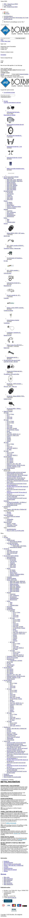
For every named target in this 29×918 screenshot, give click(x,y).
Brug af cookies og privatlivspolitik (15, 530)
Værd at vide (7, 741)
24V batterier (10, 458)
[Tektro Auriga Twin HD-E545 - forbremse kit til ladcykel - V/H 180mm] (11, 343)
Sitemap (6, 871)
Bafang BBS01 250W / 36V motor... (16, 233)
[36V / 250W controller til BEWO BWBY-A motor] (11, 244)
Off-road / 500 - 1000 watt (10, 386)
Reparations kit (7, 285)
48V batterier (10, 461)
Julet (8, 220)
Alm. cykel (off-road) (12, 553)
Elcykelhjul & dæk (8, 191)
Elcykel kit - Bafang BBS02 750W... (16, 396)
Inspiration (6, 501)
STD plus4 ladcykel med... (13, 112)
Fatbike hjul (10, 196)
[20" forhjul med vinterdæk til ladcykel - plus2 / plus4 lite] (11, 134)
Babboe (9, 437)
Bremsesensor (10, 213)
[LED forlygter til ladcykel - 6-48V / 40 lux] (11, 281)
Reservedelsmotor (11, 557)
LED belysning (7, 273)
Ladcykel (9, 550)
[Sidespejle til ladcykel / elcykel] (11, 156)
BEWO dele (7, 236)
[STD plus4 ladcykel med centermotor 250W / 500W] (11, 110)
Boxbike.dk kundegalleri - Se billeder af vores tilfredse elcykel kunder (16, 503)
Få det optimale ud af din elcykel (15, 473)
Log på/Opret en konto (9, 92)
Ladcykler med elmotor (12, 102)
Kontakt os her (17, 833)
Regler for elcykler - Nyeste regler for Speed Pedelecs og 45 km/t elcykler (16, 478)
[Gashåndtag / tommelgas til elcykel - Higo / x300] (11, 331)
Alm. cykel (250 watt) (12, 551)
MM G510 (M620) (11, 186)
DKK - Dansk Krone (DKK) (11, 4)
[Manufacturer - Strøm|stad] (11, 175)
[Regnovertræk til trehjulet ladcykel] (11, 123)
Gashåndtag (7, 323)
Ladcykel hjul (10, 194)
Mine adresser (7, 881)
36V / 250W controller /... (13, 270)
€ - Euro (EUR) (7, 5)
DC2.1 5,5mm (10, 414)
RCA (8, 415)
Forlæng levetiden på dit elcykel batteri (16, 472)
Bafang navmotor (11, 182)
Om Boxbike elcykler (12, 505)
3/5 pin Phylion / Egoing (13, 429)
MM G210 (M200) (11, 188)
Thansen (9, 439)
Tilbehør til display (11, 208)
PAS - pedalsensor (11, 212)
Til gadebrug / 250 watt (11, 374)
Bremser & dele (7, 335)
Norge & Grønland (8, 515)
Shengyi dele (10, 666)
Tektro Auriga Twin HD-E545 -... (15, 345)
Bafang (8, 441)
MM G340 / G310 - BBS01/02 (14, 179)
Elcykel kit (6, 548)
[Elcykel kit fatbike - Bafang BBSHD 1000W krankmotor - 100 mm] (11, 407)
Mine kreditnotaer (8, 880)
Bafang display (10, 205)
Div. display (10, 203)
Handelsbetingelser (11, 529)
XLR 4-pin (9, 418)
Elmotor (6, 223)
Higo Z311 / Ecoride (12, 428)
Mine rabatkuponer (8, 884)
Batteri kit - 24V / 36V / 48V (14, 463)
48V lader (6, 442)
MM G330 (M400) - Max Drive (14, 181)
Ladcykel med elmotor (12, 543)
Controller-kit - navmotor (16, 660)
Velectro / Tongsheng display (14, 206)
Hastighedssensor (11, 215)
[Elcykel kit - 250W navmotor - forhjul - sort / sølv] (11, 382)
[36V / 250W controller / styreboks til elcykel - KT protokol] (11, 269)
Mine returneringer (8, 878)
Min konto (3, 874)
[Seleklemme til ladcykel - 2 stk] (11, 145)
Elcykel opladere (11, 609)
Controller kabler (11, 222)
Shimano (15, 640)
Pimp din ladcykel (14, 544)
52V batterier (10, 462)
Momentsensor (10, 216)
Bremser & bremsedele (12, 657)
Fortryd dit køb (10, 739)
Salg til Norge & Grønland (13, 516)
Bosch (8, 431)
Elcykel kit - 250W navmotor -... (15, 383)
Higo (8, 219)
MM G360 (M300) (11, 189)
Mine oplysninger (8, 883)
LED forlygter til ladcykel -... (14, 283)
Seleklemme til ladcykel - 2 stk (14, 146)
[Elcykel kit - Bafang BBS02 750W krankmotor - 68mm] (11, 394)
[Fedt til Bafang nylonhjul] (11, 318)
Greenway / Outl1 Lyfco (13, 435)
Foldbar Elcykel (11, 540)
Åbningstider (10, 519)
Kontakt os (9, 520)
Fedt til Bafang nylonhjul (13, 320)
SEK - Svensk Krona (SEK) (11, 6)
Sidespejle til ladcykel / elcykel (14, 157)
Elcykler (6, 537)
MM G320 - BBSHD (12, 185)
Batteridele (9, 606)
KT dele (6, 261)
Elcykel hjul (10, 192)
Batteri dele (6, 347)
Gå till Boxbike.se (8, 16)
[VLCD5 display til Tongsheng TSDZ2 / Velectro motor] (11, 256)
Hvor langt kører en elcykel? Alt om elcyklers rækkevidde (15, 496)
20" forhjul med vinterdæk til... (14, 135)
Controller (6, 298)
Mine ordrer (7, 877)
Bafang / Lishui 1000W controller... (15, 307)
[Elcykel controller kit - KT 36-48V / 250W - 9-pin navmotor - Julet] (11, 294)
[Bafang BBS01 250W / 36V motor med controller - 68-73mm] (11, 231)
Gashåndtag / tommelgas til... (14, 332)
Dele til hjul (10, 199)
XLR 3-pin (9, 417)
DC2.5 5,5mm (10, 422)
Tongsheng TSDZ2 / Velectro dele (12, 248)
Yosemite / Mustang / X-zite (13, 466)
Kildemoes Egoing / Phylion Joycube (16, 465)
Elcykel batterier (8, 456)
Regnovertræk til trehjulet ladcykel (15, 124)
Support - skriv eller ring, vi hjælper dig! (16, 509)
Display (6, 201)
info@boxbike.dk (22, 839)
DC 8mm (9, 432)
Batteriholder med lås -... (13, 357)
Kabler (5, 218)
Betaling (9, 512)
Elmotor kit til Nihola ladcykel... (15, 371)
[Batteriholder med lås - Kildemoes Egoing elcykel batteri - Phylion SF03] (11, 356)
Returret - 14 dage (11, 523)
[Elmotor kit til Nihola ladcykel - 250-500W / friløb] (11, 370)
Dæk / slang (10, 198)
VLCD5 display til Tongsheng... (15, 258)
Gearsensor (9, 210)
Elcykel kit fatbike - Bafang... (14, 408)
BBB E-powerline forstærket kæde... (16, 168)
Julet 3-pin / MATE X (12, 448)
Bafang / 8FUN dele (9, 178)
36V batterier (10, 459)
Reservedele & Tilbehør (9, 115)
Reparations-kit (10, 659)
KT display (9, 202)
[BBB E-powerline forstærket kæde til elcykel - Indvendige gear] (11, 167)
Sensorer (6, 209)
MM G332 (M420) (11, 184)
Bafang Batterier (11, 468)
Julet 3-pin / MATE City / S (13, 434)
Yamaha (9, 438)
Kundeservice (7, 727)
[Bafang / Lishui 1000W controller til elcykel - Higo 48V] (11, 306)
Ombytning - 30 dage (12, 525)
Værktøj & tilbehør (8, 310)
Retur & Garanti (8, 522)
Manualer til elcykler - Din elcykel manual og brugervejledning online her (17, 475)
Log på (2, 74)
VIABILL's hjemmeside (11, 823)
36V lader (6, 420)
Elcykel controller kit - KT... (14, 295)
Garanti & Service (11, 526)
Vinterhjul (9, 195)
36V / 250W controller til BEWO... (15, 245)
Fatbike (7, 399)
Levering (9, 513)
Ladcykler (11, 361)
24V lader (6, 412)
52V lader (6, 451)
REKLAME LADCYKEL (19, 546)
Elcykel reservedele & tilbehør (11, 555)
